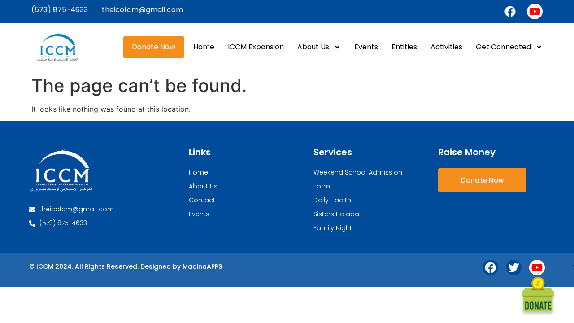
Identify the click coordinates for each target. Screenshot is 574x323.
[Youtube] (535, 11)
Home (203, 47)
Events (366, 47)
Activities (446, 47)
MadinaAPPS (202, 266)
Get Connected (503, 47)
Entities (404, 47)
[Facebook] (510, 11)
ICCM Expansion (256, 47)
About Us (313, 47)
